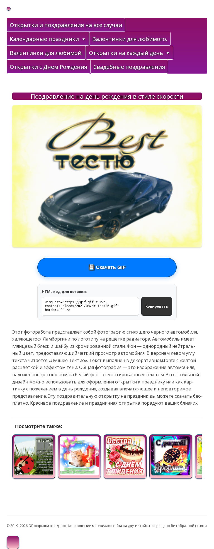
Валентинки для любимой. (46, 53)
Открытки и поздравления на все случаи (66, 25)
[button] (83, 39)
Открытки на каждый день (126, 53)
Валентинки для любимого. (129, 39)
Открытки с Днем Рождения (48, 67)
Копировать (156, 306)
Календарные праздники (44, 39)
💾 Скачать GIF (107, 267)
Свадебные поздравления (129, 67)
